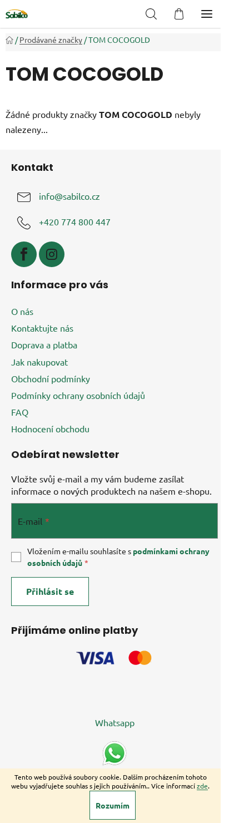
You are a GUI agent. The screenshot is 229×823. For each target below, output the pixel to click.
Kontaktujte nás (42, 327)
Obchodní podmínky (50, 378)
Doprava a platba (44, 344)
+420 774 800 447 (75, 222)
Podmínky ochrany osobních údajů (78, 395)
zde (202, 785)
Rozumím (113, 805)
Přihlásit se (50, 591)
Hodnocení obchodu (50, 428)
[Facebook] (24, 254)
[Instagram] (51, 254)
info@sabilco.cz (69, 196)
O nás (22, 311)
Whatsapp (115, 722)
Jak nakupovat (39, 361)
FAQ (19, 411)
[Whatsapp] (114, 751)
